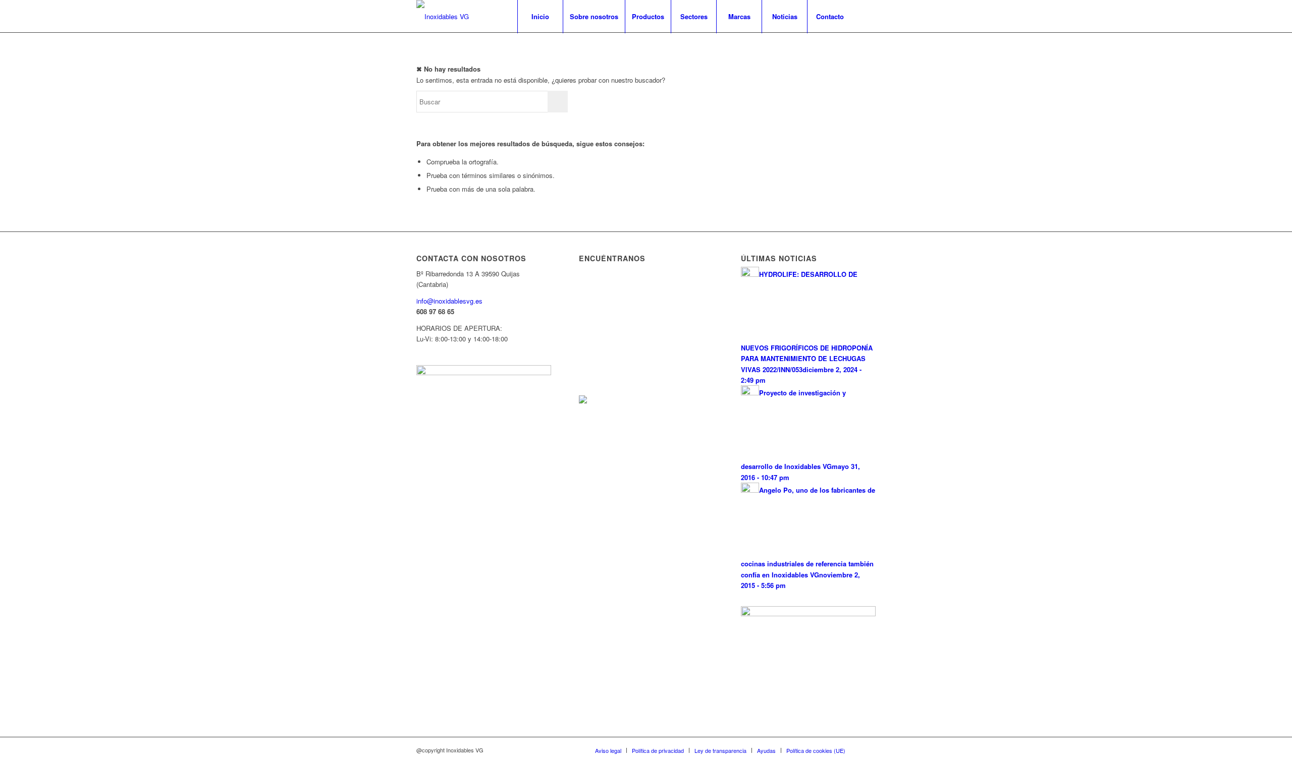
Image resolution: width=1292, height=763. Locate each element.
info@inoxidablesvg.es (449, 301)
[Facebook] (868, 16)
